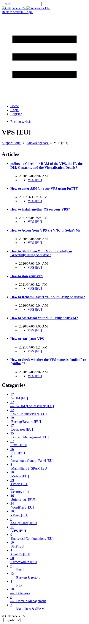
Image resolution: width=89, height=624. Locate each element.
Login (28, 12)
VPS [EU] (35, 180)
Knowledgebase (38, 143)
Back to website (13, 12)
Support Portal (11, 143)
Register (16, 114)
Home (14, 106)
